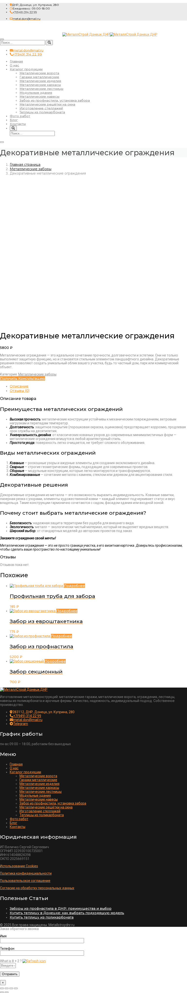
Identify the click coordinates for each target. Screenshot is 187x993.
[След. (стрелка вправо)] (7, 992)
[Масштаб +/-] (2, 988)
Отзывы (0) (19, 390)
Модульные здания (35, 92)
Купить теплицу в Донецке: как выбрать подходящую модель (67, 913)
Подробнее (74, 586)
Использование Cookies (19, 866)
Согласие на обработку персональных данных (37, 888)
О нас (14, 65)
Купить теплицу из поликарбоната (42, 917)
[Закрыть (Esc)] (16, 988)
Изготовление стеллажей (41, 108)
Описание (19, 386)
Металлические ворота (39, 73)
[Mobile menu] (2, 142)
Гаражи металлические (39, 77)
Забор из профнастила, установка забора (54, 100)
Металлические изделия (40, 81)
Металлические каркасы (40, 85)
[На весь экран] (7, 988)
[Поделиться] (11, 988)
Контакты (18, 124)
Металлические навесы (39, 96)
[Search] (49, 42)
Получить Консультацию (22, 378)
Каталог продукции (26, 69)
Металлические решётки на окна (47, 104)
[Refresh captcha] (34, 961)
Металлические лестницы (41, 89)
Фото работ (20, 116)
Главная (16, 61)
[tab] (98, 386)
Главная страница (25, 164)
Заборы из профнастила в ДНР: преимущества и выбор (61, 908)
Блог (14, 120)
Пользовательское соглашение (25, 881)
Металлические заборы (30, 169)
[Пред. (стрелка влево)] (2, 992)
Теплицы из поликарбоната (42, 112)
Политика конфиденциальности (26, 873)
